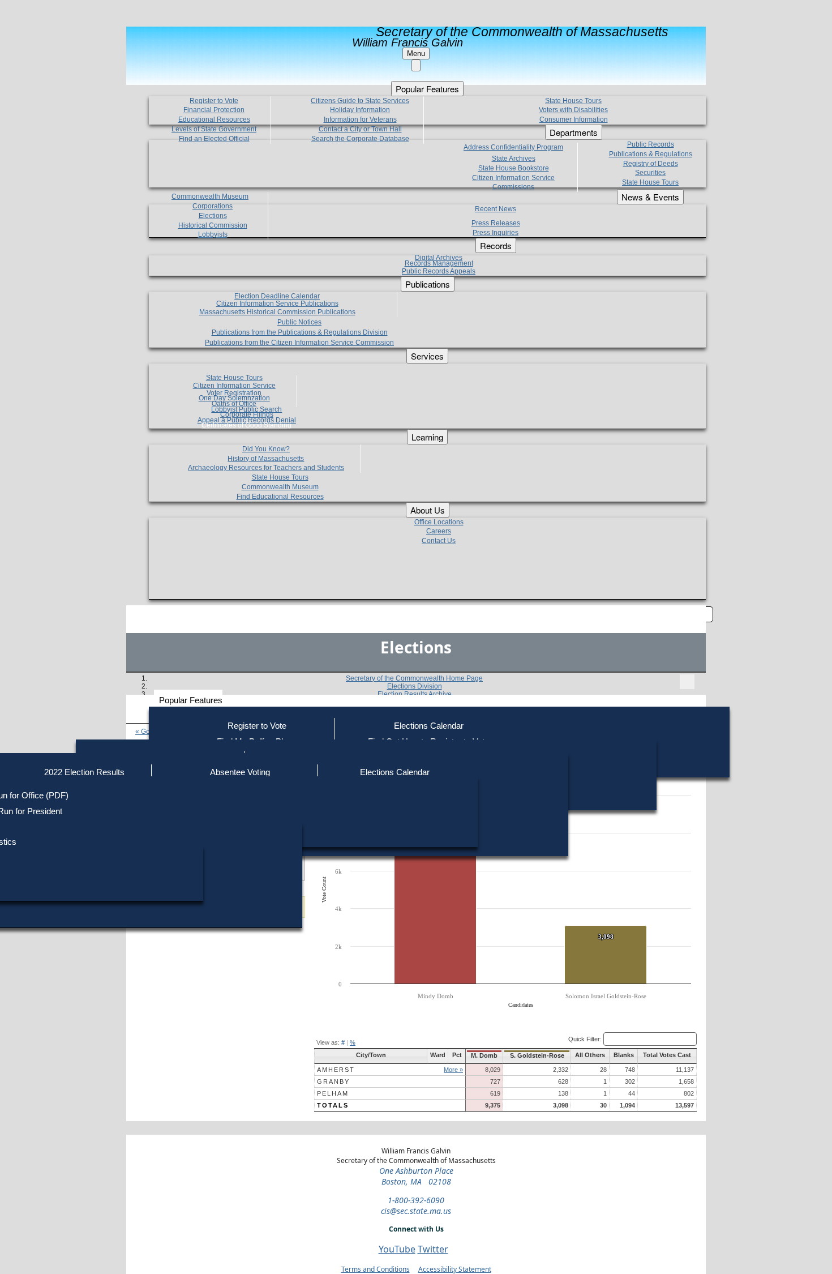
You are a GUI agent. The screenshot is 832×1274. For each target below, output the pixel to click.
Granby (333, 1081)
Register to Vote (257, 725)
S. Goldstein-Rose (537, 1055)
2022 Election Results (84, 772)
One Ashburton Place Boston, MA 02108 (416, 1176)
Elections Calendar (429, 725)
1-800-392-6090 (416, 1200)
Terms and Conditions (375, 1269)
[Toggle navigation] (687, 681)
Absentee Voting (240, 772)
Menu (416, 53)
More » (453, 1069)
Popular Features (190, 700)
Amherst (336, 1069)
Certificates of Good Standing (246, 425)
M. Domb (484, 1055)
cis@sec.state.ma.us (416, 1210)
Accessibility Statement (454, 1269)
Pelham (333, 1093)
